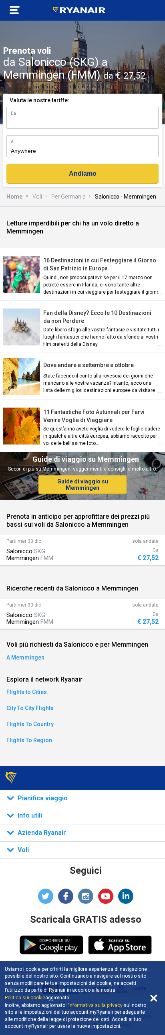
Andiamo (83, 173)
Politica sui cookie (25, 997)
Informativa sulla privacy (95, 1005)
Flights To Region (29, 740)
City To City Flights (30, 708)
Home (14, 196)
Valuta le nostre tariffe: (39, 100)
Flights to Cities (26, 692)
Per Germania (68, 196)
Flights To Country (30, 724)
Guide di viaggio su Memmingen (82, 484)
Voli (37, 196)
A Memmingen (25, 657)
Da (13, 113)
